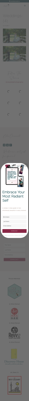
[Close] (26, 165)
